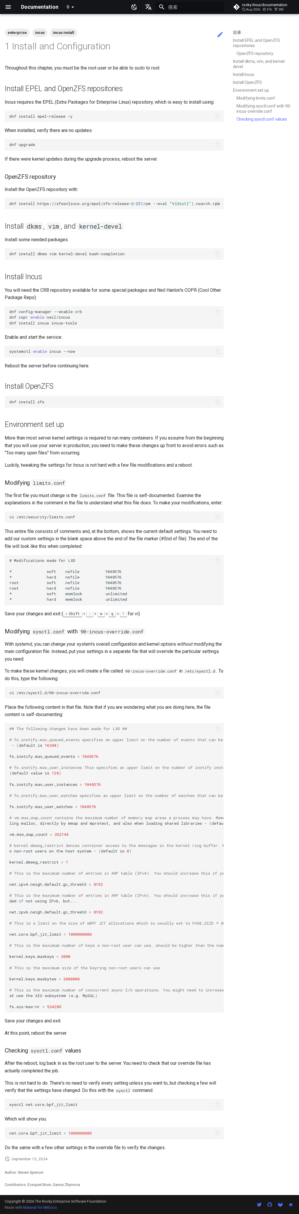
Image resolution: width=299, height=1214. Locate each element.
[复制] (217, 116)
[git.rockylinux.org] (280, 1204)
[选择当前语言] (148, 7)
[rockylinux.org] (290, 1204)
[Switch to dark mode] (134, 7)
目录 (237, 32)
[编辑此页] (220, 35)
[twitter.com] (259, 1204)
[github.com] (269, 1204)
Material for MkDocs (40, 1207)
